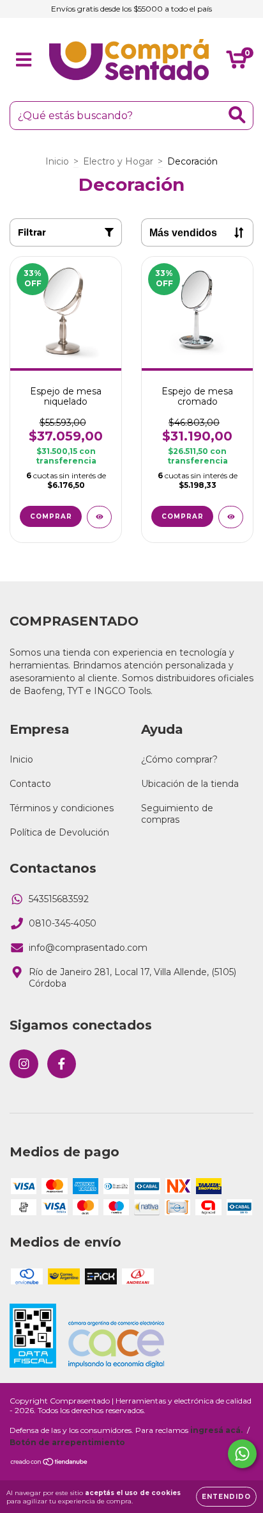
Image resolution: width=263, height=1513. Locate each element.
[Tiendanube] (49, 1463)
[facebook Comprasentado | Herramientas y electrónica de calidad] (61, 1063)
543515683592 (59, 899)
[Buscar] (237, 115)
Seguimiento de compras (177, 813)
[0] (236, 63)
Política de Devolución (59, 832)
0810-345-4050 (62, 923)
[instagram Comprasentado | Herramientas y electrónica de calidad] (24, 1063)
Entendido (226, 1497)
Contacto (30, 783)
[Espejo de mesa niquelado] (99, 517)
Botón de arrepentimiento (67, 1442)
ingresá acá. (216, 1430)
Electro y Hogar (118, 161)
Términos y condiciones (62, 808)
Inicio (57, 161)
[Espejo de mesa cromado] (230, 517)
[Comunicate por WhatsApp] (242, 1453)
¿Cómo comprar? (179, 759)
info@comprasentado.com (88, 947)
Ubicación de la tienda (190, 783)
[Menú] (24, 60)
